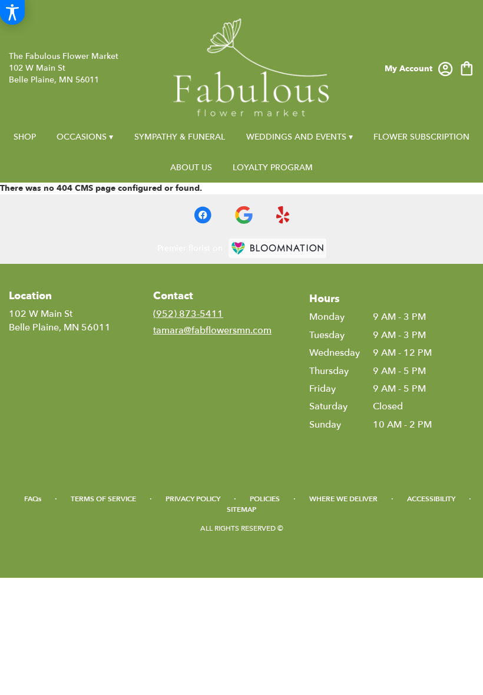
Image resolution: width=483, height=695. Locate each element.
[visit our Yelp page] (283, 215)
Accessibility (431, 499)
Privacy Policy (193, 499)
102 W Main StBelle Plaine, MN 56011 (60, 320)
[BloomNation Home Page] (277, 248)
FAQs (32, 499)
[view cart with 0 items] (466, 67)
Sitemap (241, 509)
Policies (265, 499)
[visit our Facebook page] (202, 215)
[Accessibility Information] (12, 12)
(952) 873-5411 (188, 313)
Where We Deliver (343, 499)
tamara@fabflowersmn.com (212, 330)
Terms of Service (103, 499)
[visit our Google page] (243, 215)
